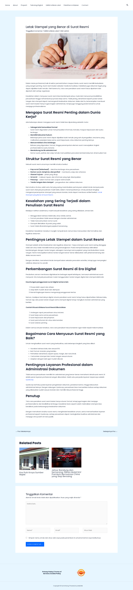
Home (7, 5)
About (15, 5)
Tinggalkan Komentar (34, 31)
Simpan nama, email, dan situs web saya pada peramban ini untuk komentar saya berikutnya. (65, 538)
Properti (24, 5)
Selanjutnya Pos (110, 431)
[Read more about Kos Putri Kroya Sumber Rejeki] (34, 459)
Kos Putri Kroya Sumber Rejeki (31, 473)
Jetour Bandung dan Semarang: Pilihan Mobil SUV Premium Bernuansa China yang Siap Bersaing (66, 473)
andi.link (80, 586)
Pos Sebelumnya (23, 431)
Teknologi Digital (36, 5)
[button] (127, 5)
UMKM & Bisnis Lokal (53, 5)
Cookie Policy (55, 574)
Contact (85, 5)
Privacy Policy (47, 572)
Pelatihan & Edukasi (71, 5)
